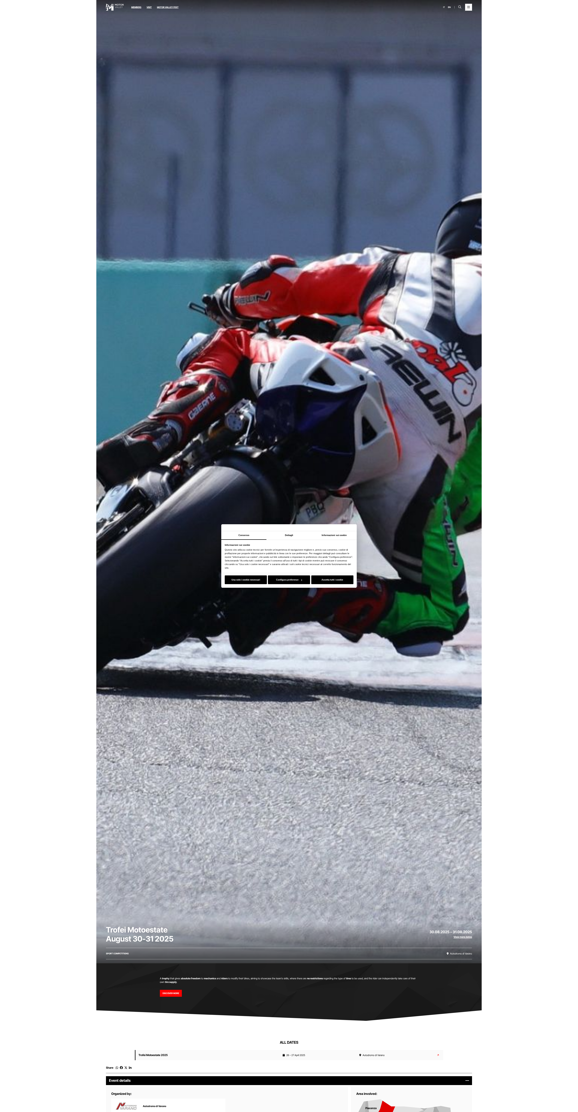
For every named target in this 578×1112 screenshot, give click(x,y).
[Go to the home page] (115, 7)
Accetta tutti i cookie (332, 580)
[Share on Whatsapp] (117, 1067)
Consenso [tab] (243, 535)
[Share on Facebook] (121, 1067)
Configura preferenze (287, 580)
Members (136, 7)
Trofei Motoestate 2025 (153, 1055)
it (444, 7)
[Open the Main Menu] (468, 7)
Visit (149, 7)
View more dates (463, 936)
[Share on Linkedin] (130, 1067)
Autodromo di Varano (154, 1106)
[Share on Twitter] (125, 1067)
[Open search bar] (459, 7)
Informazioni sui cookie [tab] (334, 535)
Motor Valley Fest (168, 7)
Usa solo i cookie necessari (246, 580)
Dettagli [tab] (289, 535)
